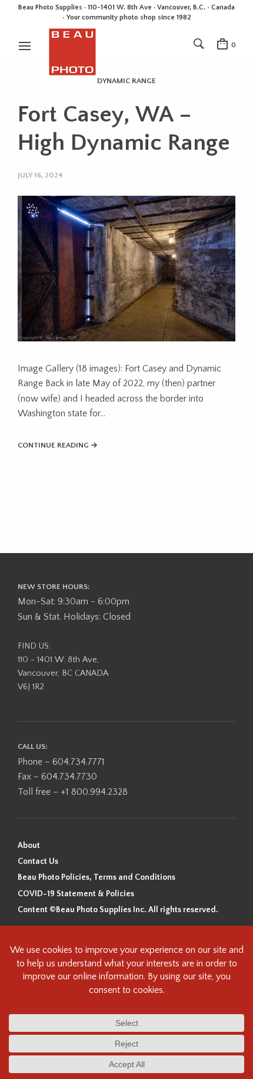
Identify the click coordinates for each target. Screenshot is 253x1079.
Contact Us (38, 861)
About (29, 845)
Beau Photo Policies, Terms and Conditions (96, 877)
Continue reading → (58, 445)
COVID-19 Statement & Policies (76, 894)
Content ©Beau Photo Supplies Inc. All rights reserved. (118, 909)
